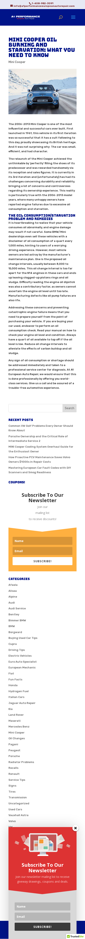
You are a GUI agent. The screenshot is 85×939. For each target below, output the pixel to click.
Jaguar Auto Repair (21, 703)
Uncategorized (18, 803)
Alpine (12, 596)
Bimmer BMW (17, 620)
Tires (11, 791)
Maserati (14, 720)
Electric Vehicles (20, 655)
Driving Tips (16, 649)
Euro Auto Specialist (22, 661)
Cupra (12, 643)
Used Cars (15, 809)
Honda (13, 685)
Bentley (13, 614)
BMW (11, 626)
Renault (14, 773)
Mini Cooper (17, 62)
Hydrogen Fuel (18, 691)
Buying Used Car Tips (22, 637)
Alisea (12, 590)
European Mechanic (22, 667)
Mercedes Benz (19, 726)
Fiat (11, 673)
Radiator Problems (21, 762)
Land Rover (16, 714)
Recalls (13, 767)
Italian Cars (16, 697)
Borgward (15, 632)
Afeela (13, 584)
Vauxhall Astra (18, 815)
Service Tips (16, 779)
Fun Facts (15, 679)
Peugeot (14, 750)
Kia (10, 709)
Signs (12, 785)
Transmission (17, 797)
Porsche (14, 756)
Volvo (12, 821)
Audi (11, 602)
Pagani (13, 744)
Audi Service (17, 608)
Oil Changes (16, 738)
